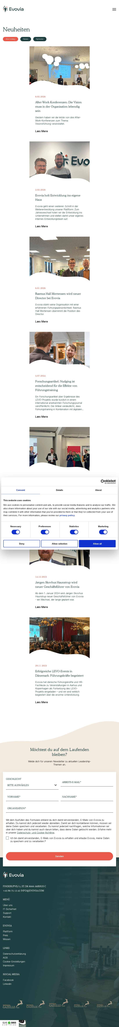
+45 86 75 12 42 (11, 890)
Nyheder (40, 39)
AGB (5, 957)
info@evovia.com (32, 890)
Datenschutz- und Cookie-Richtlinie (35, 832)
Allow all (97, 543)
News (25, 39)
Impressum (8, 965)
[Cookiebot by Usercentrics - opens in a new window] (103, 482)
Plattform (7, 931)
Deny (21, 543)
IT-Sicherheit (9, 909)
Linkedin (7, 983)
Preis (5, 935)
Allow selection (59, 543)
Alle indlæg (10, 39)
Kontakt (7, 916)
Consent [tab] (20, 490)
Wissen (6, 939)
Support (7, 912)
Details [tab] (59, 490)
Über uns (7, 905)
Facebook (8, 980)
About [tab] (98, 490)
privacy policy (67, 515)
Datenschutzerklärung (14, 953)
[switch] (45, 532)
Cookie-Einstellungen (14, 961)
